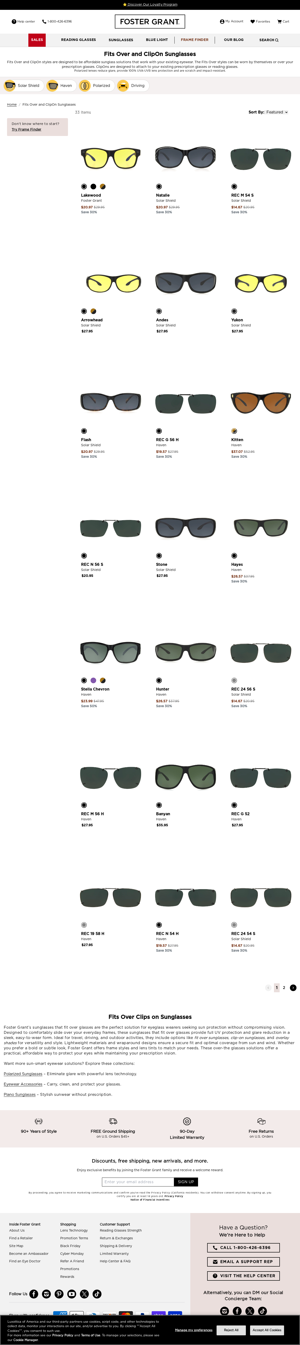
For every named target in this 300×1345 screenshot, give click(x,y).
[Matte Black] (159, 311)
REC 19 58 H (92, 934)
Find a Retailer (21, 1238)
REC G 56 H (167, 440)
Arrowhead (92, 320)
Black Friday (70, 1246)
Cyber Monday (72, 1254)
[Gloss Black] (93, 186)
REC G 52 (240, 814)
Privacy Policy (62, 1335)
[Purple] (93, 680)
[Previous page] (268, 987)
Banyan (163, 814)
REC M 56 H (92, 814)
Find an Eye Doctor (25, 1261)
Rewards (67, 1277)
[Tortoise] (103, 186)
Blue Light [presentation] (157, 40)
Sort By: (256, 112)
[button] (78, 40)
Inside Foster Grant (25, 1224)
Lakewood (91, 195)
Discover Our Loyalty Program (152, 4)
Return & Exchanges (116, 1238)
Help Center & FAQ (115, 1261)
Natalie (163, 195)
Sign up (186, 1182)
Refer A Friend (72, 1261)
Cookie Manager (25, 1340)
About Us (17, 1230)
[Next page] (293, 987)
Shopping (68, 1224)
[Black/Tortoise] (84, 431)
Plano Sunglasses (20, 1095)
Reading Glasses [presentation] (78, 40)
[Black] (84, 186)
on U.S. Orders (261, 1136)
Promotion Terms (74, 1238)
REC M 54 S (242, 195)
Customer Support (115, 1224)
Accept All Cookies (267, 1330)
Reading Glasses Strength (121, 1230)
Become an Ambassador (29, 1254)
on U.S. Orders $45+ (113, 1136)
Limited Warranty (114, 1254)
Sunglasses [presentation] (121, 40)
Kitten (237, 440)
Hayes (237, 564)
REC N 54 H (167, 934)
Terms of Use (90, 1335)
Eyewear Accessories (23, 1084)
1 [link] (277, 988)
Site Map (16, 1246)
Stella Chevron (95, 689)
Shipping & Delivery (116, 1246)
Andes (162, 320)
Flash (86, 440)
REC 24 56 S (243, 689)
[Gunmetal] (234, 680)
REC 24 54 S (243, 934)
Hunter (162, 689)
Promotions (69, 1269)
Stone (161, 564)
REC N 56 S (92, 564)
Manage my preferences (194, 1330)
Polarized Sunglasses (23, 1074)
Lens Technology (74, 1230)
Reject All (231, 1330)
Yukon (237, 320)
